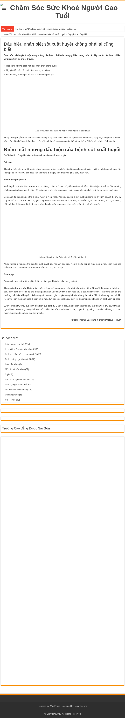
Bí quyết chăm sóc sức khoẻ (19, 349)
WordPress (55, 706)
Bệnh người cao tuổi (14, 344)
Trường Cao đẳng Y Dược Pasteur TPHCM (100, 320)
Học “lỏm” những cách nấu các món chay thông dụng (31, 66)
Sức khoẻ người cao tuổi (17, 379)
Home (5, 34)
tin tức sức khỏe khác (26, 288)
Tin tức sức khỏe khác (21, 34)
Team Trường (80, 706)
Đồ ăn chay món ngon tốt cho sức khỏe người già (30, 74)
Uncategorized (12, 394)
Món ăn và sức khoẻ (15, 369)
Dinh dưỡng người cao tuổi (18, 359)
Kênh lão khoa (12, 364)
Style (7, 374)
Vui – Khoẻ (10, 400)
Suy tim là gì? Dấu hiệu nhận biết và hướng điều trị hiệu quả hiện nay (46, 29)
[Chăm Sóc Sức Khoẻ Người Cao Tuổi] (62, 11)
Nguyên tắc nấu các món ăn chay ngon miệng (28, 70)
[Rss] (62, 710)
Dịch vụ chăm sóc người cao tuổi (21, 354)
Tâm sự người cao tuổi (16, 384)
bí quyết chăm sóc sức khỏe (41, 169)
